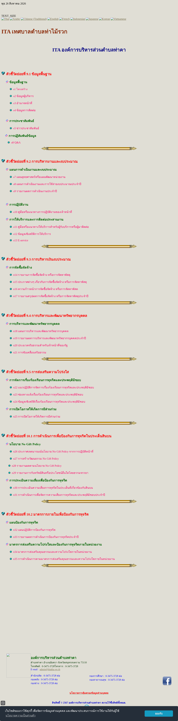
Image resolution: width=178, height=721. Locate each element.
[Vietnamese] (118, 19)
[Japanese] (92, 19)
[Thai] (5, 19)
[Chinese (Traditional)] (34, 19)
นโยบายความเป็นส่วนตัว (20, 715)
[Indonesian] (77, 19)
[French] (64, 19)
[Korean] (104, 19)
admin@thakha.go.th (50, 669)
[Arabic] (15, 19)
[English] (53, 19)
